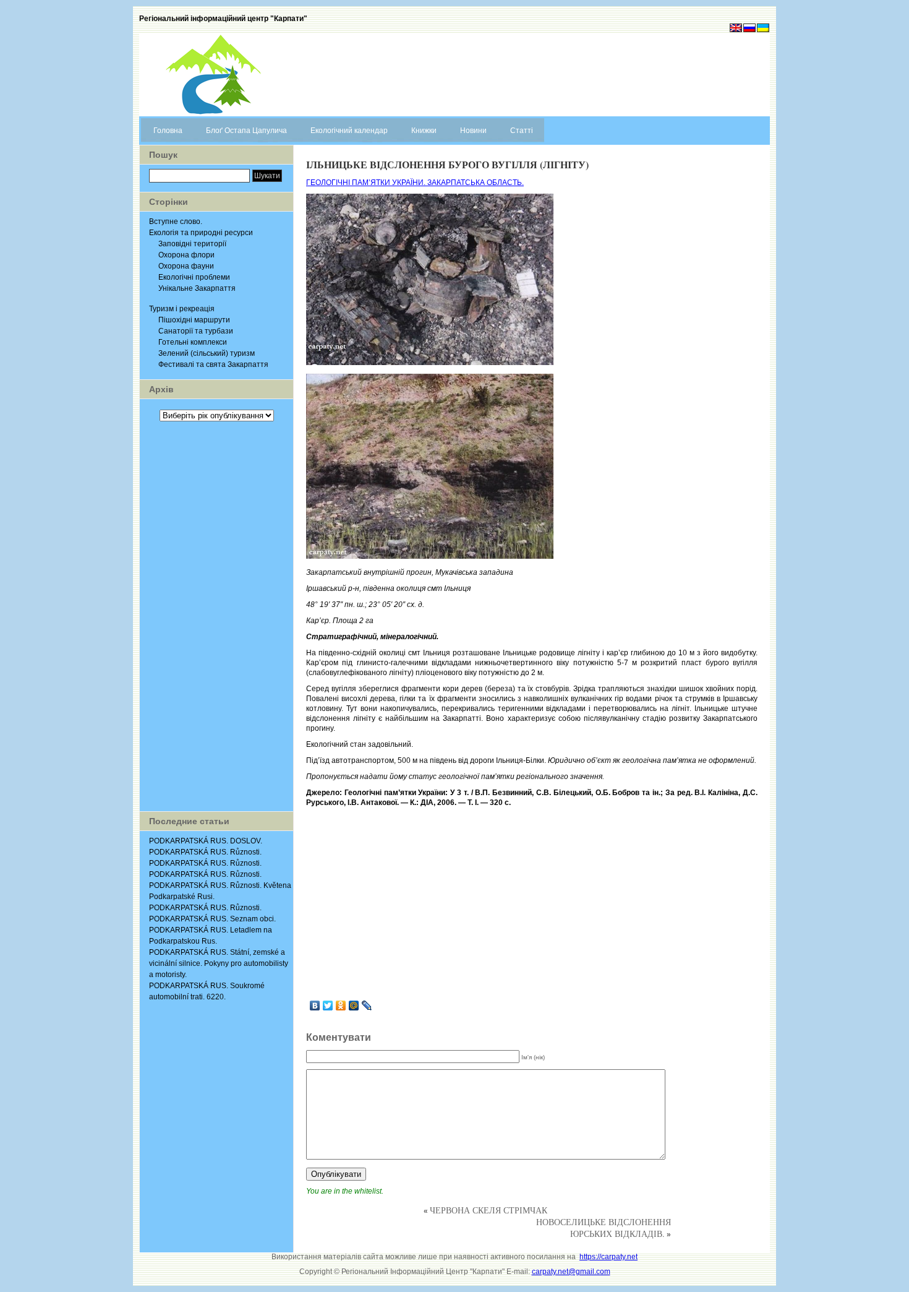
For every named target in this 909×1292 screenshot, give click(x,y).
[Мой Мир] (354, 1005)
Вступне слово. (175, 221)
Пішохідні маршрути (194, 320)
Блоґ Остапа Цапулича (246, 130)
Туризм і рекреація (182, 308)
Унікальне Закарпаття (197, 288)
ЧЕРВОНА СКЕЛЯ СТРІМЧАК (488, 1210)
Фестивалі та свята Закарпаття (213, 364)
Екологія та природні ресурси (201, 232)
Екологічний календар (349, 130)
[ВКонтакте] (315, 1005)
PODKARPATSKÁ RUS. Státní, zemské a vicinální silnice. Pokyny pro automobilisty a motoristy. (218, 963)
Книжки (424, 130)
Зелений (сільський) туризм (206, 353)
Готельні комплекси (192, 342)
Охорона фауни (186, 266)
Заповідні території (192, 243)
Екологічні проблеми (194, 277)
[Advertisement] (216, 616)
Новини (473, 130)
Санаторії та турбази (195, 331)
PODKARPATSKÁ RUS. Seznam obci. (212, 919)
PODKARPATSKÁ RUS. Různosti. (205, 852)
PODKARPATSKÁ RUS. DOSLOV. (205, 841)
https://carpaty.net (608, 1256)
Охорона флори (186, 255)
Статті (521, 130)
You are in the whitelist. (344, 1191)
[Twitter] (328, 1005)
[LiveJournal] (367, 1005)
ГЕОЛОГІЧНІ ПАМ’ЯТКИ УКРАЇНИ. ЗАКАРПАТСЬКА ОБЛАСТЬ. (415, 182)
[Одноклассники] (341, 1005)
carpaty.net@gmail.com (571, 1271)
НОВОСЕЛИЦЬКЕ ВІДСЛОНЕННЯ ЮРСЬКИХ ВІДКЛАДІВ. (603, 1227)
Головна (167, 130)
